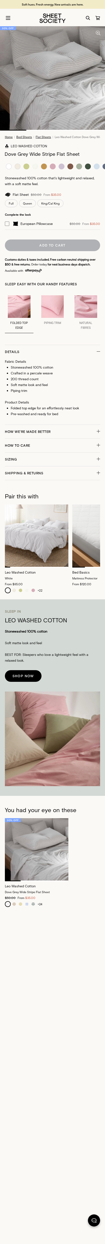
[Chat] (94, 1221)
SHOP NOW (23, 676)
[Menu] (8, 18)
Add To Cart (52, 245)
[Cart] (97, 18)
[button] (52, 352)
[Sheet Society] (52, 18)
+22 (40, 590)
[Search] (87, 18)
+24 (40, 904)
